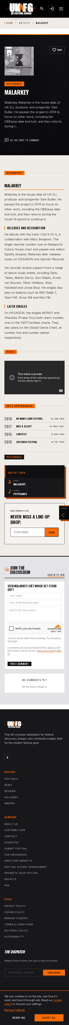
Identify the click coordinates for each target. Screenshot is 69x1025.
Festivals (11, 779)
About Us (11, 824)
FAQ (7, 885)
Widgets (10, 879)
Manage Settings (14, 1010)
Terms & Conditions (18, 924)
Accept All (49, 1017)
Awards (9, 803)
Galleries (11, 797)
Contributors (14, 830)
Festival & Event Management (25, 867)
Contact (10, 836)
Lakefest (21, 434)
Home (9, 23)
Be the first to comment (22, 140)
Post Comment (19, 663)
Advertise (11, 842)
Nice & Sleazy (23, 426)
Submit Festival (15, 848)
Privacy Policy (15, 906)
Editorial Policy (16, 930)
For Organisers (15, 854)
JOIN (51, 532)
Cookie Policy (14, 912)
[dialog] (34, 1007)
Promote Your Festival (21, 873)
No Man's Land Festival (29, 418)
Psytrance (14, 83)
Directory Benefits (18, 860)
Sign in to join (56, 574)
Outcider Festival (26, 442)
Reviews (10, 791)
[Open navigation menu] (61, 8)
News (8, 785)
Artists (24, 23)
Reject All (19, 1017)
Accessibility (14, 936)
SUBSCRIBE (54, 972)
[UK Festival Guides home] (34, 725)
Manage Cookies (16, 918)
